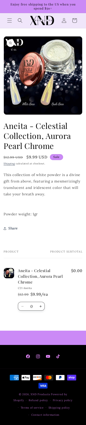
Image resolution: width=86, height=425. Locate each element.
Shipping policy (59, 407)
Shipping (9, 163)
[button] (9, 20)
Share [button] (13, 228)
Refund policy (38, 400)
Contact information (45, 414)
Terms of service (32, 407)
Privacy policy (63, 400)
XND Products (40, 394)
